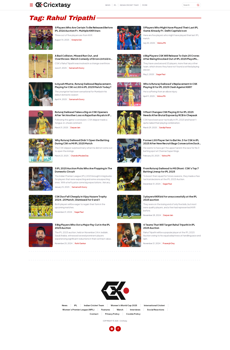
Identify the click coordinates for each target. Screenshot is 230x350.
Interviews (135, 309)
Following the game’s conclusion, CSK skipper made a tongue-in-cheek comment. (81, 121)
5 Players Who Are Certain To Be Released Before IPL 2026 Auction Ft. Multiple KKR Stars (84, 29)
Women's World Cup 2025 (124, 305)
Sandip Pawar (165, 127)
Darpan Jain (75, 127)
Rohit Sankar (80, 243)
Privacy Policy (112, 314)
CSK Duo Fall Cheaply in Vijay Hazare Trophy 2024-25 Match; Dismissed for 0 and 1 (81, 198)
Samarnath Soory (76, 68)
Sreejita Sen (76, 40)
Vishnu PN (161, 43)
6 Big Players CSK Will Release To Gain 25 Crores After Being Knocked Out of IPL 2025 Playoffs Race (171, 59)
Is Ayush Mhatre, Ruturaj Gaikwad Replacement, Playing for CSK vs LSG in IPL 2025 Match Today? (83, 85)
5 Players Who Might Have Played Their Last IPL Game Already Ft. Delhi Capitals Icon (170, 29)
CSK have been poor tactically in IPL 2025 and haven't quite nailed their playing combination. (169, 121)
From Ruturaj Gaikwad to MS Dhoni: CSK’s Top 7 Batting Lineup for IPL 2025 (171, 170)
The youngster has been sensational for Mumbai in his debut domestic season (81, 93)
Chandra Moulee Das (80, 156)
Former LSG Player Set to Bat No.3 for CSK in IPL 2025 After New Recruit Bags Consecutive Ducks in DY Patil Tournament (171, 143)
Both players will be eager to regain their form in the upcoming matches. (80, 206)
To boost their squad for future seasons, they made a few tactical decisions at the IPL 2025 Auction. (171, 178)
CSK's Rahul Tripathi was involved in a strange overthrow (82, 63)
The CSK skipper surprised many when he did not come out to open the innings (83, 149)
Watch (120, 309)
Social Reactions (155, 309)
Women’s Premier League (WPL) (78, 309)
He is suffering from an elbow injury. (160, 91)
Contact (94, 314)
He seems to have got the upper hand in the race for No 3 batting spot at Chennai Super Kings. (171, 149)
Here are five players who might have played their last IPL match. (171, 37)
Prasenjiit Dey (169, 243)
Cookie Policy (204, 6)
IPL (115, 5)
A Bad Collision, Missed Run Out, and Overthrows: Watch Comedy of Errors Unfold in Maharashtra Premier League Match (83, 59)
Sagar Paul (160, 74)
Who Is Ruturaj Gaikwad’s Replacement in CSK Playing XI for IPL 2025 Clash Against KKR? (170, 85)
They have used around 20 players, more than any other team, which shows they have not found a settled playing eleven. (171, 66)
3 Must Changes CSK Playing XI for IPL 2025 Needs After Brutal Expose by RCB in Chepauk (170, 113)
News (107, 5)
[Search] (198, 5)
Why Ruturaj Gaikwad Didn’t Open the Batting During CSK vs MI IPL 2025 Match (82, 142)
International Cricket (154, 305)
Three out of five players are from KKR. (74, 35)
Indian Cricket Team (129, 5)
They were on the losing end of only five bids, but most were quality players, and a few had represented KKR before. (169, 207)
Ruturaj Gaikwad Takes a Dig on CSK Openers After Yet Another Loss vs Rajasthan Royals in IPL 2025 (83, 115)
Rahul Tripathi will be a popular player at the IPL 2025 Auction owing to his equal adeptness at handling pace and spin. (172, 235)
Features (105, 309)
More (144, 5)
